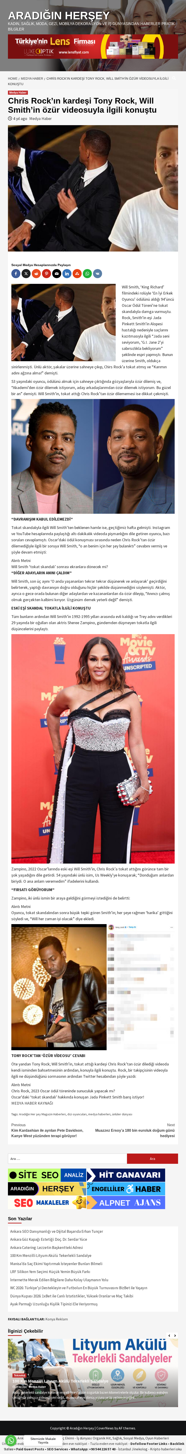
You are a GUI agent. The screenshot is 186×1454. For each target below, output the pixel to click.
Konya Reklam (56, 1319)
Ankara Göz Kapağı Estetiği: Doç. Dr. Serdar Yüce (48, 1239)
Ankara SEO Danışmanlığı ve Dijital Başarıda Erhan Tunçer (56, 1231)
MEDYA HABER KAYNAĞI (32, 1103)
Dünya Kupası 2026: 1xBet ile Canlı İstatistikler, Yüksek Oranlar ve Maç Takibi (71, 1296)
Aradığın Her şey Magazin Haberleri (42, 1114)
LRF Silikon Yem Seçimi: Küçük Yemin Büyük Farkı (50, 1271)
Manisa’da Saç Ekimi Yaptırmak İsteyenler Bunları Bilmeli (56, 1263)
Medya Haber (18, 92)
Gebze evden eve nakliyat (68, 1443)
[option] (93, 1373)
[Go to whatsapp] (11, 1440)
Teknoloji (19, 1375)
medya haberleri (99, 1114)
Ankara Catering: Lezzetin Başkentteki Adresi (46, 1247)
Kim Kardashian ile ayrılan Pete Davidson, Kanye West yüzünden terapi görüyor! (47, 1130)
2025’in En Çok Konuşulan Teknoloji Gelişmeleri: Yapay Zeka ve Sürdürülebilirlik (90, 1381)
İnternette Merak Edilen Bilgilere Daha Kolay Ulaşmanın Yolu (59, 1279)
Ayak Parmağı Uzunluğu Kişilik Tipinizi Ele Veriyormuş (54, 1304)
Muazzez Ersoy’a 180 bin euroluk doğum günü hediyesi (135, 1130)
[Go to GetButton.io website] (11, 1449)
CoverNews (105, 1428)
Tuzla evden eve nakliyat (109, 1443)
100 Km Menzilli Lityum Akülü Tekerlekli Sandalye (50, 1255)
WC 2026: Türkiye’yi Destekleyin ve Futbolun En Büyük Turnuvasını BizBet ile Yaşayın (78, 1287)
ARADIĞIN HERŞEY (59, 16)
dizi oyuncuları (77, 1114)
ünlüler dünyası (122, 1114)
